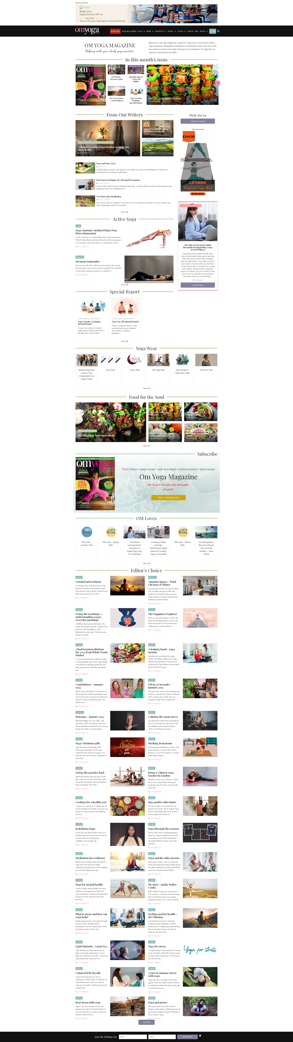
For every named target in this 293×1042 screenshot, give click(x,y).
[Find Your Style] (206, 360)
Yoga (78, 226)
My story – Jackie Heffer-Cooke (163, 886)
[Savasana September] (149, 269)
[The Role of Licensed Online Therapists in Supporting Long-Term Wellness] (197, 221)
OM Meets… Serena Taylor (116, 78)
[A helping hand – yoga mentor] (200, 653)
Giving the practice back (90, 772)
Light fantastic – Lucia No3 (91, 946)
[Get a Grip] (111, 360)
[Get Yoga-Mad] (158, 360)
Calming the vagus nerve (163, 716)
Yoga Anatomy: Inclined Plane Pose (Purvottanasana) (96, 232)
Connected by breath (88, 973)
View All (124, 212)
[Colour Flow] (134, 360)
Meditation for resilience (90, 858)
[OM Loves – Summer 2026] (87, 532)
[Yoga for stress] (200, 950)
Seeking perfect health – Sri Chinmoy (162, 915)
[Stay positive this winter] (200, 806)
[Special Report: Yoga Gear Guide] (182, 360)
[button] (198, 121)
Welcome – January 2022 (90, 716)
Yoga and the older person (163, 858)
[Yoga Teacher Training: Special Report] (136, 91)
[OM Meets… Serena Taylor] (116, 69)
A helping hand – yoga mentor (161, 650)
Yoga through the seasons (163, 828)
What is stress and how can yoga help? (91, 915)
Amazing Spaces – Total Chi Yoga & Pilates (162, 583)
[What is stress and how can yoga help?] (127, 918)
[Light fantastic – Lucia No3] (127, 950)
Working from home (160, 743)
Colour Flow (134, 370)
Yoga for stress (157, 946)
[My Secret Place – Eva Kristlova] (116, 91)
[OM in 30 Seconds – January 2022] (200, 688)
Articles (80, 319)
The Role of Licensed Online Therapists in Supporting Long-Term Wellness (198, 247)
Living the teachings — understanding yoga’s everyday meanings (89, 617)
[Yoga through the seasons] (200, 832)
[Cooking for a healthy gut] (127, 806)
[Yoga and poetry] (200, 1006)
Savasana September (88, 261)
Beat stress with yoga (88, 1002)
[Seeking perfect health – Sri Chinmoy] (200, 918)
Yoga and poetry (157, 1002)
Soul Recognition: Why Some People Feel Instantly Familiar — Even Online (206, 548)
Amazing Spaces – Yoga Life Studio (136, 79)
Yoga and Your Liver (106, 163)
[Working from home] (200, 747)
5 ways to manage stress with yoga (162, 974)
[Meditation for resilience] (127, 861)
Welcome (80, 712)
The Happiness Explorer (162, 614)
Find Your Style (206, 370)
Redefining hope (85, 828)
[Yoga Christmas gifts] (127, 747)
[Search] (218, 31)
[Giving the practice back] (127, 776)
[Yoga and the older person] (200, 861)
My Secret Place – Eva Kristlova (116, 99)
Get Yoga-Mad (158, 370)
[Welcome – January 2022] (127, 720)
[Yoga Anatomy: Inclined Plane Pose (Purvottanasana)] (149, 238)
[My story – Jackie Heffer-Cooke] (200, 888)
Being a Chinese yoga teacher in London (161, 774)
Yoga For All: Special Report (125, 321)
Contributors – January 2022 (89, 686)
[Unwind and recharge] (127, 585)
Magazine (80, 257)
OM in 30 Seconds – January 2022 (159, 686)
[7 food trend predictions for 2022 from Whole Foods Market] (127, 653)
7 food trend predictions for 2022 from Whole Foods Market (91, 652)
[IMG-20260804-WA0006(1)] (146, 13)
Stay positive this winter (162, 802)
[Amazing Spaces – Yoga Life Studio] (136, 69)
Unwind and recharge (88, 581)
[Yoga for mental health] (127, 888)
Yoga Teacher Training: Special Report (135, 100)
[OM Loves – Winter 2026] (182, 532)
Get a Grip (110, 370)
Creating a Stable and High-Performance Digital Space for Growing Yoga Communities (158, 548)
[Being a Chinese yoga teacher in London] (200, 776)
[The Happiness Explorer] (200, 617)
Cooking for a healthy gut (91, 802)
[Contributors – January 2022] (127, 688)
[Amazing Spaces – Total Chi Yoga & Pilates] (200, 585)
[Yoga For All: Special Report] (125, 306)
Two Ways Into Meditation (108, 196)
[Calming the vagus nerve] (200, 720)
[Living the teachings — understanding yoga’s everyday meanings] (127, 617)
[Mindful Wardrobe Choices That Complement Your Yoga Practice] (87, 360)
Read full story (198, 285)
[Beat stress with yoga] (127, 1006)
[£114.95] (198, 165)
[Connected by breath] (127, 976)
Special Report (95, 319)
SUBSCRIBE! (187, 1037)
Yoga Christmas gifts (88, 743)
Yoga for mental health (89, 884)
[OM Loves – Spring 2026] (111, 532)
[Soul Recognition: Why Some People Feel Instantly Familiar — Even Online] (206, 532)
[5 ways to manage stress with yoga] (200, 976)
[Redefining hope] (127, 834)
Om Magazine (83, 246)
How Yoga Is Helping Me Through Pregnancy (118, 180)
